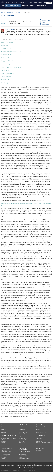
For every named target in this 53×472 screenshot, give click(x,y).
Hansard (19, 12)
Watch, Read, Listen (23, 428)
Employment (4, 455)
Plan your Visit (39, 441)
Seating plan (3, 432)
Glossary (3, 458)
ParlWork (40, 2)
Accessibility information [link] (6, 470)
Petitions (38, 429)
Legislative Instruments (23, 444)
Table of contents (8, 15)
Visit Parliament (18, 8)
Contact (30, 2)
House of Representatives (6, 437)
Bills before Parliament (23, 438)
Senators (3, 430)
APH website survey (6, 454)
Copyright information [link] (17, 470)
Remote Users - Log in (6, 451)
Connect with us (39, 430)
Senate (2, 426)
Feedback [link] (31, 470)
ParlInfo (35, 2)
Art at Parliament (39, 439)
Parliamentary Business (12, 5)
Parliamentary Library (23, 432)
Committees (38, 450)
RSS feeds (4, 460)
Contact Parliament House (41, 432)
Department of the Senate (24, 451)
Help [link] (35, 470)
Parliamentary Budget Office (24, 458)
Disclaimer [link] (25, 470)
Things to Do (39, 438)
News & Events (40, 5)
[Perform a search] (51, 3)
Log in (44, 2)
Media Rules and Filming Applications (44, 442)
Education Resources (23, 430)
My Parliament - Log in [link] (6, 450)
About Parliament (7, 8)
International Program (23, 433)
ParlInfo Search (5, 453)
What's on (38, 437)
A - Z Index (4, 457)
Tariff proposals (22, 442)
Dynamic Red (3, 429)
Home (3, 5)
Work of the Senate (5, 428)
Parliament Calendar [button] (24, 2)
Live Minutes (3, 441)
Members (3, 442)
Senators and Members (28, 5)
